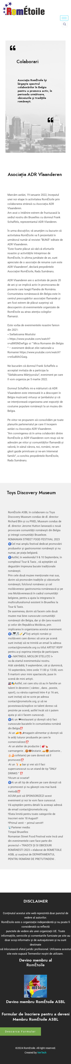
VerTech (41, 1052)
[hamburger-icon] (64, 18)
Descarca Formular (20, 1031)
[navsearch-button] (64, 24)
